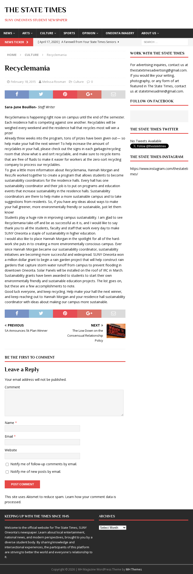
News (8, 33)
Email (9, 436)
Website (11, 450)
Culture (46, 33)
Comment (12, 387)
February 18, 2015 (23, 82)
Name (10, 422)
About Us (148, 33)
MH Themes (134, 569)
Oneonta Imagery (120, 33)
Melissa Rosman (54, 82)
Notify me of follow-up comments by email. (43, 464)
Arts (26, 33)
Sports (69, 33)
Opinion (88, 33)
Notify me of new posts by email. (35, 471)
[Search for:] (164, 41)
